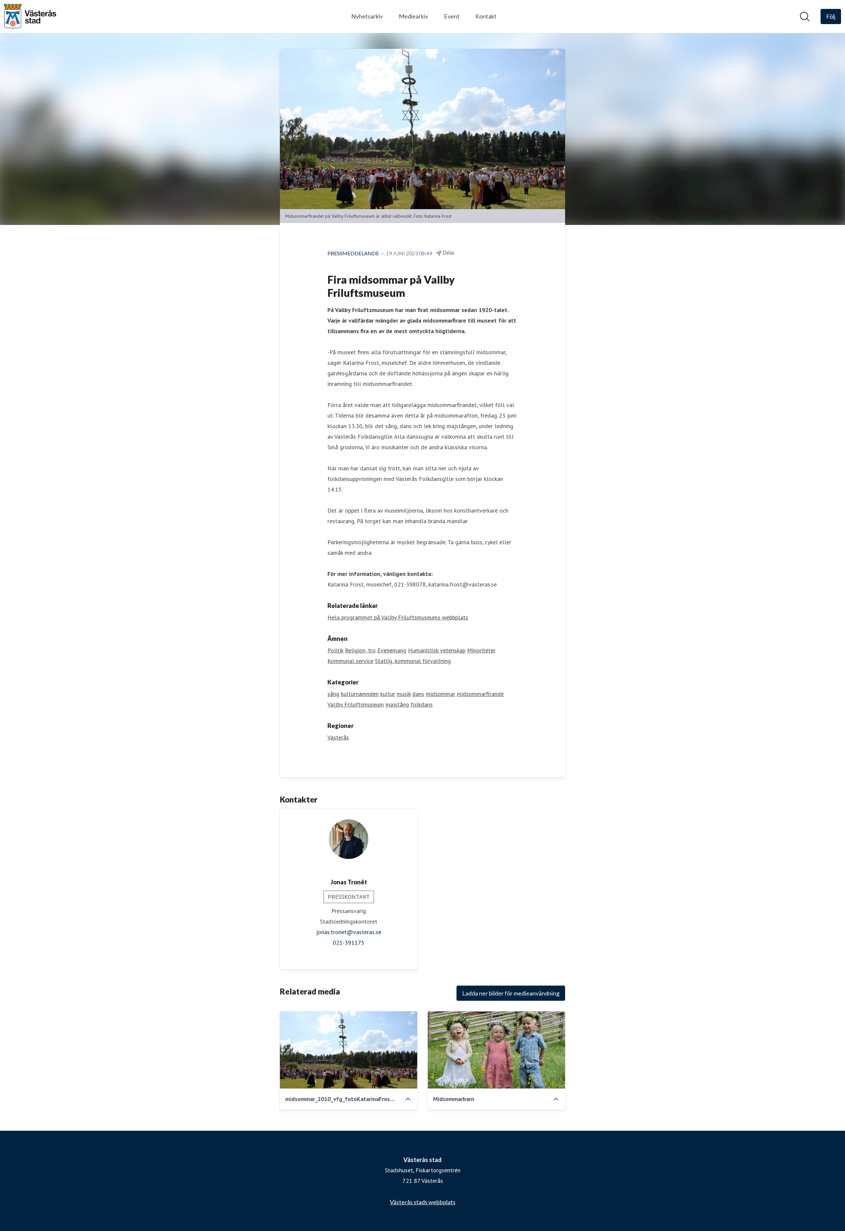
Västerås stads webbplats (423, 1202)
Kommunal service (350, 661)
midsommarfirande (480, 694)
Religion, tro (360, 650)
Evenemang (391, 650)
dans (418, 694)
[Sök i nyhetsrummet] (804, 16)
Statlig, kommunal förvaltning (413, 661)
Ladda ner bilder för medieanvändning (510, 993)
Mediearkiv (413, 16)
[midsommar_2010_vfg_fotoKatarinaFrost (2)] (348, 1050)
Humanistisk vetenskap (436, 650)
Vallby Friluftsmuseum (355, 704)
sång (333, 694)
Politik (335, 650)
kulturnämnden (360, 694)
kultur (387, 694)
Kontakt (485, 16)
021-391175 (348, 942)
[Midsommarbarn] (496, 1050)
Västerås (338, 737)
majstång (397, 704)
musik (404, 694)
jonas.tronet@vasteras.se (348, 932)
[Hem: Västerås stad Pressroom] (30, 16)
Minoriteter (481, 650)
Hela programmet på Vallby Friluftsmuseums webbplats (397, 617)
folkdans (422, 704)
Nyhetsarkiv (367, 16)
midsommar (440, 694)
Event (451, 16)
